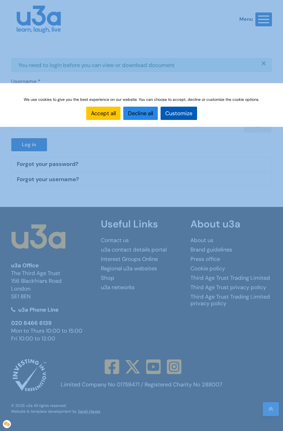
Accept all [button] (103, 113)
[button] (7, 424)
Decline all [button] (140, 113)
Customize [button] (178, 113)
